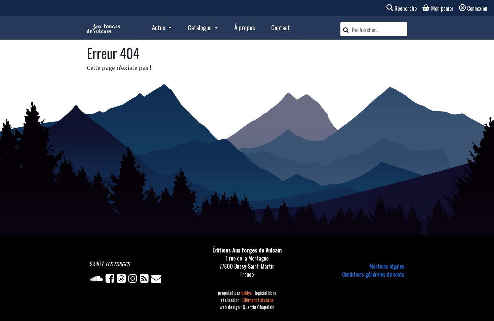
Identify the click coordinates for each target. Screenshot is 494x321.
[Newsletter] (157, 280)
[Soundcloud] (98, 280)
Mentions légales (386, 266)
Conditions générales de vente (373, 274)
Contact (280, 27)
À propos (244, 27)
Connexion (477, 8)
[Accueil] (103, 28)
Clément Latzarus (258, 299)
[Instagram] (134, 280)
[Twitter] (122, 280)
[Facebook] (111, 280)
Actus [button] (159, 27)
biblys (247, 292)
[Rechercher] (346, 29)
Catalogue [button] (200, 27)
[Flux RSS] (145, 280)
